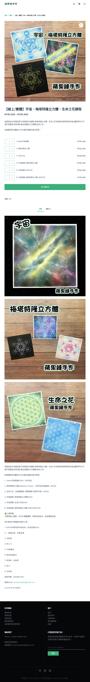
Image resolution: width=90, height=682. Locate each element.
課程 (9, 199)
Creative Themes (57, 678)
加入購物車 (45, 187)
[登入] (74, 4)
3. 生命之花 (20, 156)
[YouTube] (50, 671)
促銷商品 (8, 618)
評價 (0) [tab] (48, 209)
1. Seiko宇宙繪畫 (22, 141)
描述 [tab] (40, 209)
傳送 (53, 653)
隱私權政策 (8, 621)
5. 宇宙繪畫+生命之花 (24, 170)
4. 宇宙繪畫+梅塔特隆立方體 (27, 163)
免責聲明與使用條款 (12, 624)
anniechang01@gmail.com (23, 645)
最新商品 (8, 612)
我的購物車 (52, 621)
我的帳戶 (51, 615)
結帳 (49, 624)
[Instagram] (45, 671)
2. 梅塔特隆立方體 (23, 148)
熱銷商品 (8, 615)
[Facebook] (40, 671)
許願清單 (51, 618)
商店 (49, 612)
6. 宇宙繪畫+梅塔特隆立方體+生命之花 (30, 177)
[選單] (85, 4)
